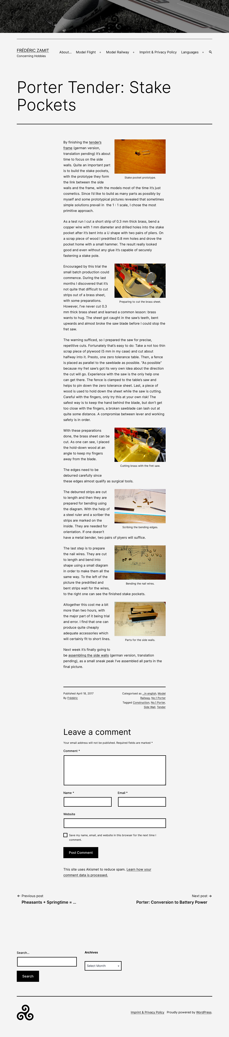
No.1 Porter (158, 698)
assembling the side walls (88, 655)
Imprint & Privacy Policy (158, 52)
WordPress (203, 1012)
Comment (71, 751)
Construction (141, 702)
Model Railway (117, 52)
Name (68, 793)
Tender (161, 707)
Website (69, 814)
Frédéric (72, 698)
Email (123, 793)
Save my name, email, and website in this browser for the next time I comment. (112, 837)
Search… (23, 952)
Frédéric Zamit (33, 50)
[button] (210, 52)
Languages (189, 52)
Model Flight (86, 52)
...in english (149, 693)
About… (65, 52)
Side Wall (149, 707)
